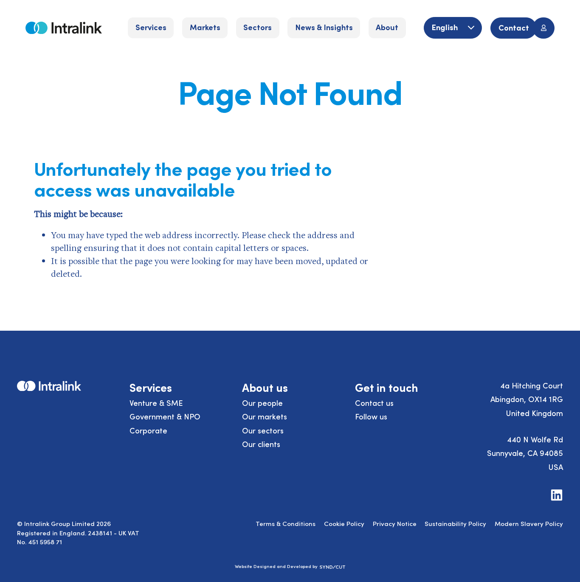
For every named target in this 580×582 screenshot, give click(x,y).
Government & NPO (165, 416)
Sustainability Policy (455, 523)
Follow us (371, 416)
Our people (262, 402)
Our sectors (263, 430)
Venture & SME (156, 402)
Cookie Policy (344, 523)
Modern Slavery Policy (529, 523)
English (445, 27)
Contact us (374, 402)
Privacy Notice (395, 523)
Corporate (148, 430)
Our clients (261, 444)
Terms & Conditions (285, 523)
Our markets (264, 416)
